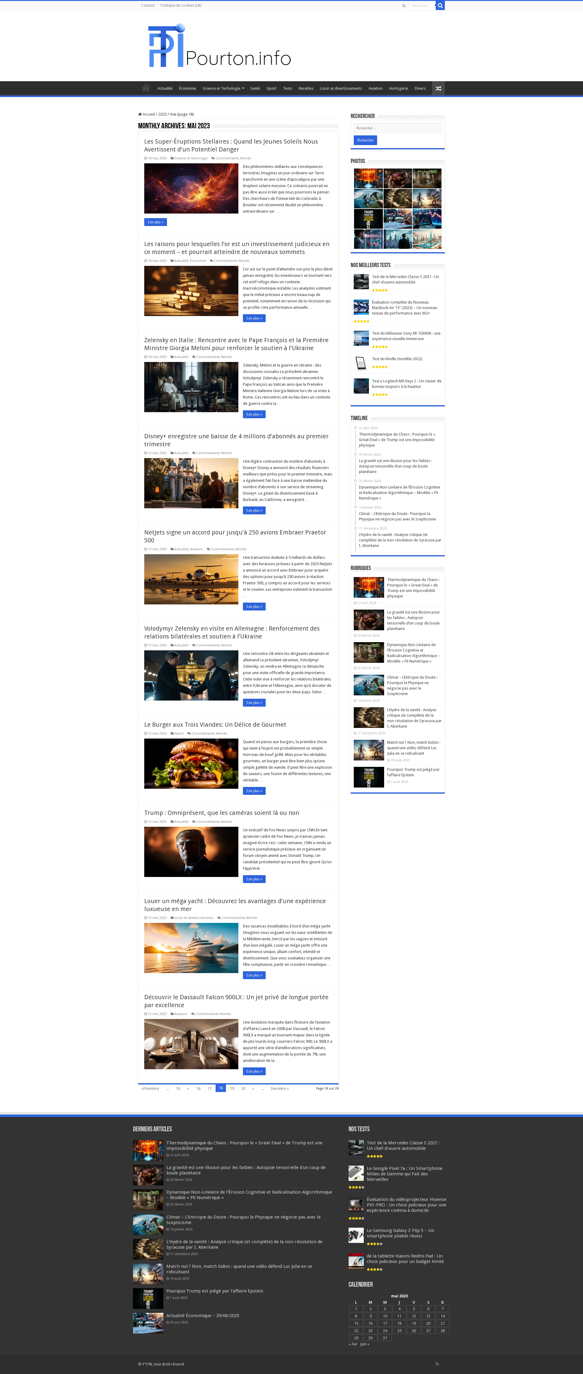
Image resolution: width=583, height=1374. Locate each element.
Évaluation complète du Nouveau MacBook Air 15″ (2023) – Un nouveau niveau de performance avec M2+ (404, 307)
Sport (271, 88)
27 (428, 1330)
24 (385, 1330)
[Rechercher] (440, 5)
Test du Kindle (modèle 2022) (397, 359)
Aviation (376, 88)
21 (443, 1323)
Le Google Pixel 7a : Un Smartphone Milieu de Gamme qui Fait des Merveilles (404, 1174)
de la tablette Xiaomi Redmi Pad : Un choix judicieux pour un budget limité (405, 1258)
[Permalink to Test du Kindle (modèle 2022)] (361, 363)
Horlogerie (398, 88)
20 (243, 1088)
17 (209, 1088)
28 (443, 1330)
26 (414, 1330)
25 (399, 1330)
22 (356, 1330)
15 (356, 1323)
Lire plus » (155, 222)
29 (356, 1338)
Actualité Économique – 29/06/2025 (202, 1315)
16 (198, 1088)
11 (399, 1316)
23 (370, 1330)
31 (385, 1338)
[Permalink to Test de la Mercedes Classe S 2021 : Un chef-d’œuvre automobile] (361, 281)
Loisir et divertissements (341, 88)
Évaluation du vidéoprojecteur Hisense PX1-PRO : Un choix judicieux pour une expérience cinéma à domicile (406, 1205)
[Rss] (404, 5)
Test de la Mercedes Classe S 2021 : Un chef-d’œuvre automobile (403, 1145)
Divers (420, 88)
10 (178, 1088)
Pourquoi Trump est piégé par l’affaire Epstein (214, 1291)
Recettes (306, 88)
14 (443, 1316)
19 (232, 1088)
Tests (287, 88)
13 (428, 1316)
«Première (150, 1088)
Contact (148, 5)
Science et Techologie (221, 88)
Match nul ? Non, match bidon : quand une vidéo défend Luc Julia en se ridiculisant (413, 748)
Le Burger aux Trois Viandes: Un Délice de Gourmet (215, 724)
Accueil (146, 87)
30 (370, 1338)
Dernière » (280, 1088)
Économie (187, 88)
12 (414, 1316)
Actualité (165, 88)
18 (399, 1323)
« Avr (353, 1344)
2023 (162, 114)
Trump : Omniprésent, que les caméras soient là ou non (221, 812)
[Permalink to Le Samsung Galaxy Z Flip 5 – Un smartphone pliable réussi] (356, 1235)
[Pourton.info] (219, 44)
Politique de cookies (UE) (181, 5)
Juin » (364, 1344)
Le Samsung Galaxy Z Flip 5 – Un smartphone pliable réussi (400, 1233)
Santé (255, 88)
